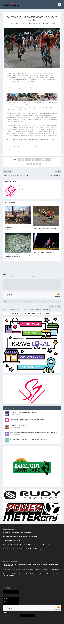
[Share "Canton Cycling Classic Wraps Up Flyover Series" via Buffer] (39, 159)
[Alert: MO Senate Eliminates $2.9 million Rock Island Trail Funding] (7, 440)
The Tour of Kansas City (37, 87)
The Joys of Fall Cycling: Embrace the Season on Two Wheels (27, 419)
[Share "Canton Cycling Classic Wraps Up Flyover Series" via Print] (49, 159)
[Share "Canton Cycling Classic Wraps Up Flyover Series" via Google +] (26, 159)
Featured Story (37, 23)
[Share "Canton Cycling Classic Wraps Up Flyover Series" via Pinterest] (33, 159)
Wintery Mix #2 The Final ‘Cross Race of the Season (17, 226)
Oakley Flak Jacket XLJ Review (51, 569)
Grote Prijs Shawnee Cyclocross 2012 (44, 252)
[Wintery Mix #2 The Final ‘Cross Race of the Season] (18, 215)
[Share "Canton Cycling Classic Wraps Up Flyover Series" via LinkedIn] (36, 159)
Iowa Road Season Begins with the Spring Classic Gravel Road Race (17, 255)
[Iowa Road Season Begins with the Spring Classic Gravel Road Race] (18, 243)
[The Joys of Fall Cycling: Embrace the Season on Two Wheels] (7, 420)
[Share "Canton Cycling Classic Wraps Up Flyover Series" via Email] (46, 159)
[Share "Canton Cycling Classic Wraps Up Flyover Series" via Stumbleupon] (43, 159)
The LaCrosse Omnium (38, 85)
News (43, 23)
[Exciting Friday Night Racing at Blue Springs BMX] (7, 413)
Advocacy (12, 441)
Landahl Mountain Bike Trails (18, 426)
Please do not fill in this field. (11, 616)
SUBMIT (6, 612)
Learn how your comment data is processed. (37, 309)
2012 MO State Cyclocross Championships (45, 228)
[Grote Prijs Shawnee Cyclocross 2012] (46, 241)
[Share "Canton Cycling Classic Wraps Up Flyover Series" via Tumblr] (29, 159)
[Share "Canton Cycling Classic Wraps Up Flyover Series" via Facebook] (19, 159)
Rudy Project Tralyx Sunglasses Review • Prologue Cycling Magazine (22, 564)
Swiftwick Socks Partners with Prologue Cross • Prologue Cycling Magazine (24, 574)
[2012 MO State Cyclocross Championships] (46, 216)
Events (30, 23)
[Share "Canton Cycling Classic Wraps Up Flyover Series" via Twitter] (23, 159)
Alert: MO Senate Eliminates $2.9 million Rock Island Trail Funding (28, 439)
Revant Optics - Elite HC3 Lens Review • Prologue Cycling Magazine (22, 569)
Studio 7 (17, 23)
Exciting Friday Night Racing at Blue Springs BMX (24, 412)
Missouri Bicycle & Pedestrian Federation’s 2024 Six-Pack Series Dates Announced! (33, 432)
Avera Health (46, 113)
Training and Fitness (25, 421)
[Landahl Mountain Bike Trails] (7, 427)
